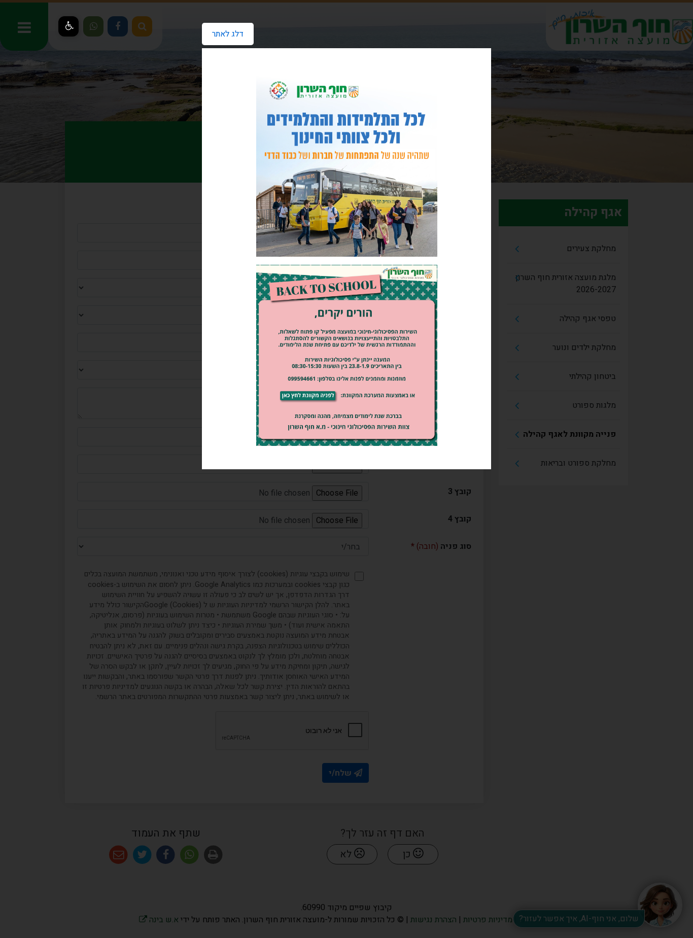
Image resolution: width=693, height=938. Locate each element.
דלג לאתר (223, 31)
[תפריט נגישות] (68, 26)
